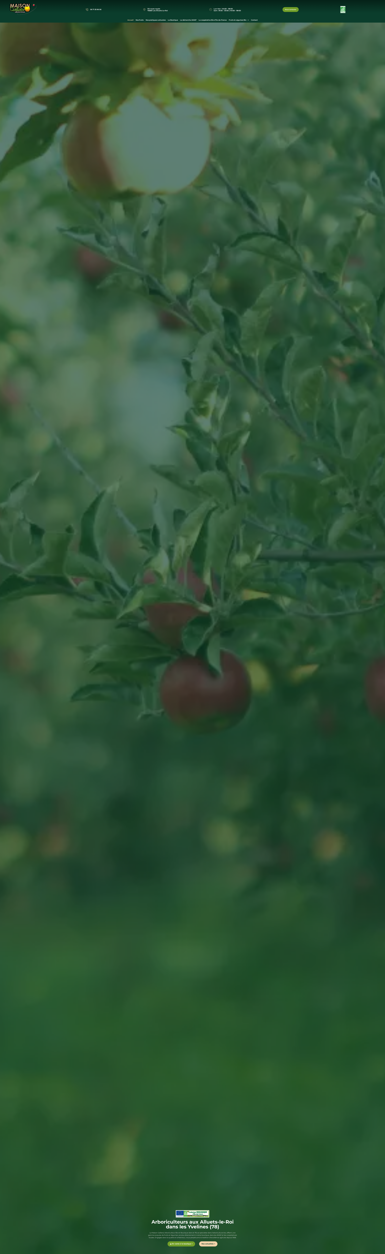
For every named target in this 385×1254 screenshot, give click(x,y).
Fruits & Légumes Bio (237, 20)
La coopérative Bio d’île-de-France (213, 20)
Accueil (130, 20)
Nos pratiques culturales (156, 20)
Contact (254, 20)
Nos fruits (140, 20)
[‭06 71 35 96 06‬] (87, 9)
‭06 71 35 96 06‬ (95, 9)
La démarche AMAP (188, 20)
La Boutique (173, 20)
